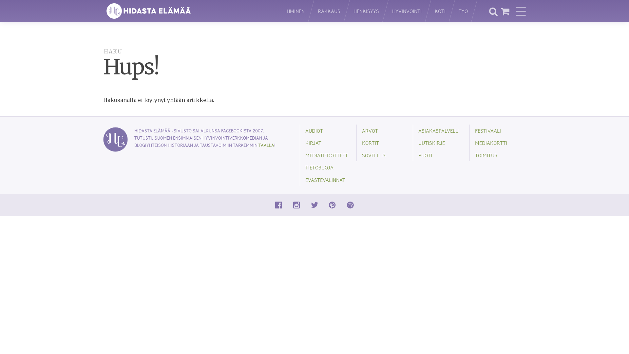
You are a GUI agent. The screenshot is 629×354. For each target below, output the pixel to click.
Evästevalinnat (325, 179)
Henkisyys (366, 11)
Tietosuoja (319, 167)
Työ (463, 11)
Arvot (370, 130)
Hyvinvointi (407, 11)
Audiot (314, 130)
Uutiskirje (431, 142)
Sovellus (374, 155)
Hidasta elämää (187, 11)
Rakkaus (329, 11)
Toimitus (486, 155)
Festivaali (488, 130)
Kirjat (313, 142)
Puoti (425, 155)
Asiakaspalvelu (438, 130)
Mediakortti (491, 142)
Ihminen (295, 11)
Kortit (370, 142)
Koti (440, 11)
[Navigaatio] (521, 11)
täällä (266, 145)
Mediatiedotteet (326, 155)
